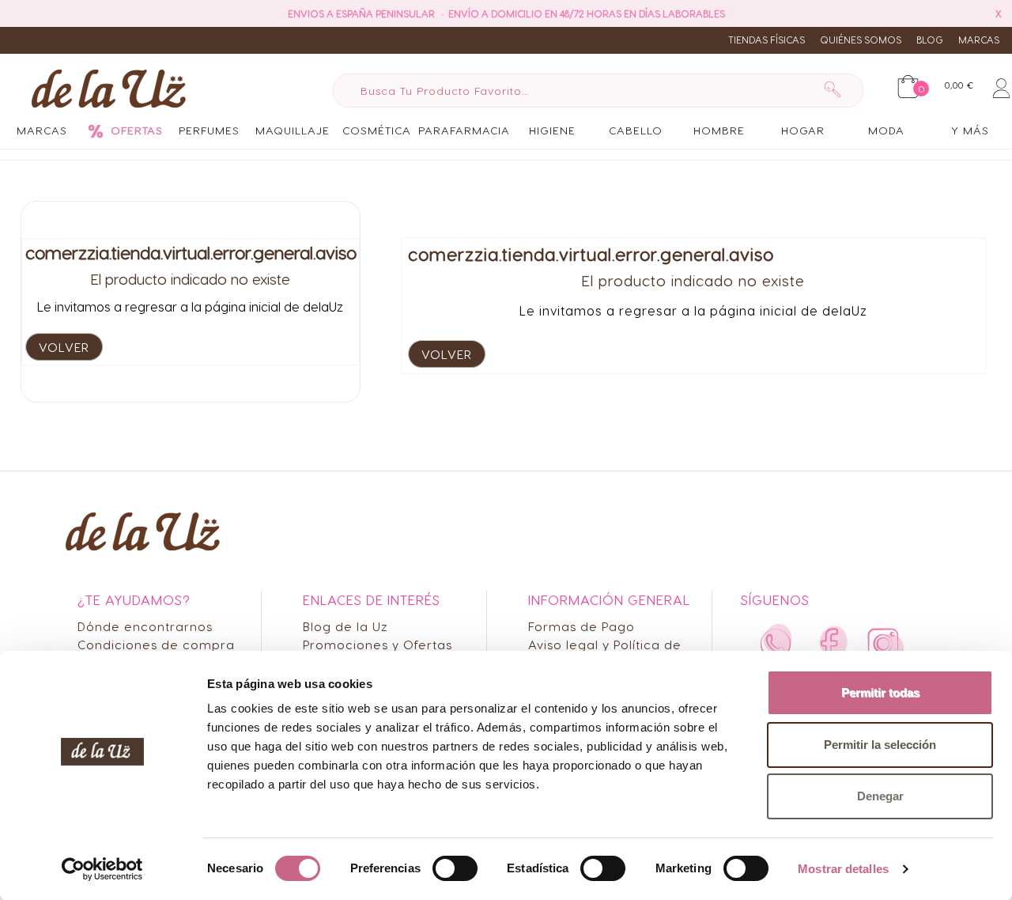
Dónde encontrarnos (145, 625)
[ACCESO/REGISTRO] (1001, 85)
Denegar (880, 796)
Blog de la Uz (345, 625)
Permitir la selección (880, 744)
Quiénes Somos (860, 39)
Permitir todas (880, 692)
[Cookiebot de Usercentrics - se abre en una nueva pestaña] (102, 869)
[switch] (455, 868)
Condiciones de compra (156, 644)
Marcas (978, 39)
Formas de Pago (581, 625)
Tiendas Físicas (766, 39)
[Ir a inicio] (104, 87)
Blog (929, 39)
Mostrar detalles (843, 868)
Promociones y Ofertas (377, 644)
